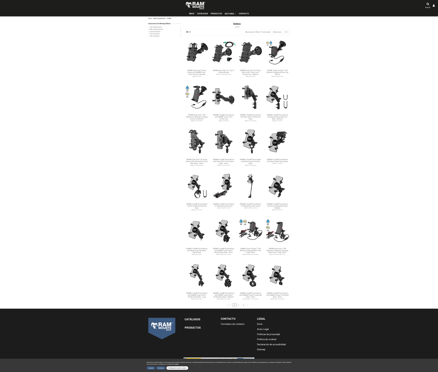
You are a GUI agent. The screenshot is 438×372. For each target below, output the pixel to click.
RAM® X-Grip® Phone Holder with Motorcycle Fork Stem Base (250, 161)
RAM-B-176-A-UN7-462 (223, 165)
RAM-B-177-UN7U (277, 163)
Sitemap (261, 349)
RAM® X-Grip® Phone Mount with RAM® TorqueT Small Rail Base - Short (277, 295)
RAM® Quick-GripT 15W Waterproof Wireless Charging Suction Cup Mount (197, 117)
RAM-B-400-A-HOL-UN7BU (223, 254)
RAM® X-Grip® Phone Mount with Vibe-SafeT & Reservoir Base (250, 117)
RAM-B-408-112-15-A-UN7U (250, 299)
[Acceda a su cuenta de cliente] (433, 5)
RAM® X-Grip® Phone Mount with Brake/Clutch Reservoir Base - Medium (277, 117)
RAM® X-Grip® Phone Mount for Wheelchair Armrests (223, 205)
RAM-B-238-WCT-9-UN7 (250, 208)
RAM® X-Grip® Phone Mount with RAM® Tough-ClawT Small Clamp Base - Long (196, 295)
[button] (230, 13)
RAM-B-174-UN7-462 (250, 121)
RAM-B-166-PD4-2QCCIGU (223, 74)
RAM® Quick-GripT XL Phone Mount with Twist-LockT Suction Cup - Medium (250, 72)
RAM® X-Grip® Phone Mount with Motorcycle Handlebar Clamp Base (196, 250)
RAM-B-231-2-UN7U (196, 210)
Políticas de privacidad (268, 334)
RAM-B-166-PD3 (196, 76)
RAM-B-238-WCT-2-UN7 (223, 208)
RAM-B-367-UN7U (197, 254)
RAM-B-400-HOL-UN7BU (224, 299)
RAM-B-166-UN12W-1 (277, 76)
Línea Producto (155, 31)
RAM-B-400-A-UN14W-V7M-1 (277, 254)
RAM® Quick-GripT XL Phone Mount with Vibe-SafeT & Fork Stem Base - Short (197, 161)
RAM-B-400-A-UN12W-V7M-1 (250, 254)
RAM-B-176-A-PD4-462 (196, 165)
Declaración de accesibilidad (271, 344)
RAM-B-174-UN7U (277, 121)
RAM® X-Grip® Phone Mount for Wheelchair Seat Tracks (250, 205)
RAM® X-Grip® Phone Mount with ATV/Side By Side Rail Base (196, 206)
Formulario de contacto (233, 324)
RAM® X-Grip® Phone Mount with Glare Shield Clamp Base (277, 160)
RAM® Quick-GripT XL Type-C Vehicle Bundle (223, 71)
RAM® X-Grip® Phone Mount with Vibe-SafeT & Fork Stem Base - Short (223, 161)
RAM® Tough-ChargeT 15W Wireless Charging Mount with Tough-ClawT (250, 250)
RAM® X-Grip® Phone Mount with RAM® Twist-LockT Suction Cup (223, 117)
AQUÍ (177, 364)
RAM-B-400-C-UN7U (196, 299)
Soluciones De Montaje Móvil (159, 23)
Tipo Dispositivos (156, 27)
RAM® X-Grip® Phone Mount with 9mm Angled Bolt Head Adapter (277, 206)
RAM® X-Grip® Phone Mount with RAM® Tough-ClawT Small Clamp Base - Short (223, 250)
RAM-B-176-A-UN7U (250, 165)
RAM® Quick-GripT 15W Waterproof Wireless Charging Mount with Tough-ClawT (277, 250)
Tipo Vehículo (154, 36)
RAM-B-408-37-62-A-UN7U (277, 299)
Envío (260, 324)
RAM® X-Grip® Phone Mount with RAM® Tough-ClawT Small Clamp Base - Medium (223, 295)
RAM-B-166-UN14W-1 (197, 121)
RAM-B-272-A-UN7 (277, 210)
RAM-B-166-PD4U (251, 76)
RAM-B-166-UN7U (224, 121)
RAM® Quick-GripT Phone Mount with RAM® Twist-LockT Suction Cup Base (196, 72)
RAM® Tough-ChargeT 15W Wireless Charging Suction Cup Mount (277, 72)
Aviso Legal (263, 329)
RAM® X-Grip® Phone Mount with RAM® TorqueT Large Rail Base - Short (250, 295)
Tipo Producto (155, 34)
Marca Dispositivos (156, 29)
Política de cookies (266, 339)
